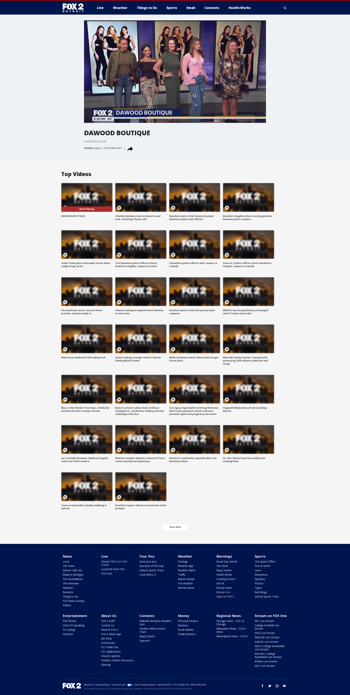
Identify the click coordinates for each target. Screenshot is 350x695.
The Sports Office (265, 561)
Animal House (186, 587)
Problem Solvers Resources (117, 660)
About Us (108, 616)
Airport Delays (186, 579)
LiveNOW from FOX (113, 569)
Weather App (185, 566)
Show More (175, 527)
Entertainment (75, 616)
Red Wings (261, 592)
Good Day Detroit (227, 561)
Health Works (224, 574)
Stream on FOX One (271, 616)
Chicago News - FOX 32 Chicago (230, 622)
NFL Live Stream (264, 621)
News (67, 556)
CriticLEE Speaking (73, 625)
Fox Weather (185, 583)
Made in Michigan (73, 574)
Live (104, 556)
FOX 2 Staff (107, 621)
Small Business (187, 634)
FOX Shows (69, 621)
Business (68, 592)
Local (66, 561)
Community (108, 643)
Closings (183, 561)
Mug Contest (224, 570)
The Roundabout (73, 579)
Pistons (259, 583)
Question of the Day (151, 566)
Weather (185, 556)
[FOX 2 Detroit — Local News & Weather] (75, 7)
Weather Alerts (186, 570)
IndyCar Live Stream (266, 641)
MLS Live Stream (265, 665)
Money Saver (224, 587)
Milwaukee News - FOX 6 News (231, 630)
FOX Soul (106, 573)
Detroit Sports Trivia (151, 570)
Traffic (182, 574)
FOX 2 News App (111, 634)
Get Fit (220, 583)
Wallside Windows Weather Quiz (155, 622)
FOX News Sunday (73, 601)
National (68, 587)
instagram (277, 686)
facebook (262, 686)
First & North (262, 566)
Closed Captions (110, 656)
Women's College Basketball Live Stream (268, 655)
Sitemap (106, 664)
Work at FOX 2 (109, 629)
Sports (260, 556)
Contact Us (107, 625)
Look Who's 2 (147, 574)
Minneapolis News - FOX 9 (232, 636)
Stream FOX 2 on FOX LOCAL (114, 563)
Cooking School (225, 579)
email (284, 686)
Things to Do (70, 596)
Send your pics (148, 561)
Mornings (224, 556)
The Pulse (68, 566)
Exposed (144, 640)
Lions (258, 570)
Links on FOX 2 (225, 596)
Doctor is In (223, 592)
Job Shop (106, 638)
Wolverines (261, 574)
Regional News (228, 616)
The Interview (71, 583)
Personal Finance (188, 621)
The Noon (222, 566)
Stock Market (186, 629)
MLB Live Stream (265, 633)
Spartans (260, 579)
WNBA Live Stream (266, 661)
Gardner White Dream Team (152, 630)
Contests (68, 634)
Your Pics (146, 556)
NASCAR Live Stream (267, 637)
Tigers (258, 587)
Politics (67, 605)
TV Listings (69, 629)
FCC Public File (109, 647)
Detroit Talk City (72, 570)
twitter (270, 686)
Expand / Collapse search (285, 8)
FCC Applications (111, 651)
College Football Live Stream (267, 627)
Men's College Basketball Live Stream (269, 647)
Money (183, 616)
